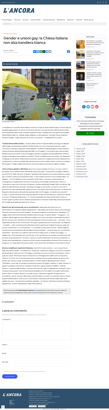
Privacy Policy (33, 406)
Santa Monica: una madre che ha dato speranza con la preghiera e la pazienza (95, 42)
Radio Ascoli (89, 20)
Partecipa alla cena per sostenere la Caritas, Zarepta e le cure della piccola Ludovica (93, 64)
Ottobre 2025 (81, 174)
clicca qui (36, 290)
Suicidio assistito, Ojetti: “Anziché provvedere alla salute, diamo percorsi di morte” (94, 75)
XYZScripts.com (63, 409)
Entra (91, 133)
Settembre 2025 (82, 177)
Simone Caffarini (8, 50)
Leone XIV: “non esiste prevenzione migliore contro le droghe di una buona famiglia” (95, 53)
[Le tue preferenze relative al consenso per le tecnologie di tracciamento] (3, 407)
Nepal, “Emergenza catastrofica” (92, 84)
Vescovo (17, 20)
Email (4, 353)
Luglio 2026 (80, 151)
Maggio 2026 (80, 156)
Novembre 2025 (81, 171)
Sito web (5, 362)
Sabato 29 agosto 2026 (8, 2)
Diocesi (25, 20)
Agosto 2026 (80, 149)
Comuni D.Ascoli (49, 20)
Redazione (61, 20)
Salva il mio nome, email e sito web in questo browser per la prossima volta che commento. (24, 371)
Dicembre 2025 (81, 169)
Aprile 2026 (80, 159)
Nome (4, 345)
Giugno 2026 (80, 154)
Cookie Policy (42, 406)
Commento (6, 319)
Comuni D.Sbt (35, 20)
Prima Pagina (7, 20)
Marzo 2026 (80, 161)
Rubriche (70, 20)
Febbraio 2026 (81, 164)
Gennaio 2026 (81, 166)
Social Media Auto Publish (48, 409)
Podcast (79, 20)
